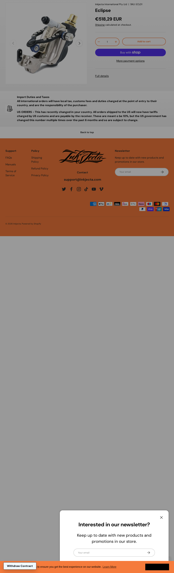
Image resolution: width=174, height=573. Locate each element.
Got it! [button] (157, 567)
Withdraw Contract (20, 566)
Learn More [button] (109, 566)
